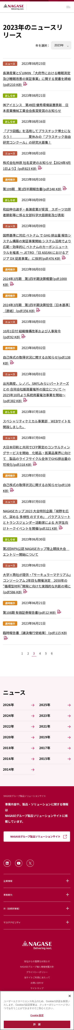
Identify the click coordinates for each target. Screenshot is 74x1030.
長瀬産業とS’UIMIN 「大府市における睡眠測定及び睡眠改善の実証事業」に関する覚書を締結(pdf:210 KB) (37, 78)
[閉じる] (70, 996)
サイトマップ (37, 988)
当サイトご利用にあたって (37, 977)
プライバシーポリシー (37, 971)
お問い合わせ (37, 982)
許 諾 (36, 1024)
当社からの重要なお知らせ (37, 961)
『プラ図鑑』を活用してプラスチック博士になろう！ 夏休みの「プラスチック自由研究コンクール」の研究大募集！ (37, 136)
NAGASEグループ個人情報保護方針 (37, 966)
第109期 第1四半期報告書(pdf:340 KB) (32, 189)
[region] (37, 1010)
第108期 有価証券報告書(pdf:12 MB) (29, 612)
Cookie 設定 (37, 1015)
